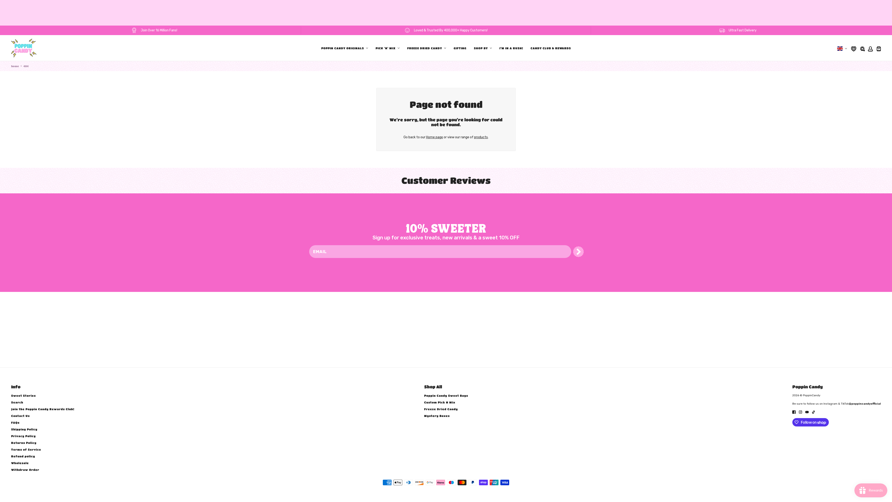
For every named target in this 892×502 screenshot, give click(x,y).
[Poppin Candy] (23, 48)
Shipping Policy (24, 429)
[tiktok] (813, 412)
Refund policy (23, 456)
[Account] (870, 48)
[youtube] (806, 412)
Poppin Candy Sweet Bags (446, 395)
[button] (578, 252)
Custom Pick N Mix (439, 402)
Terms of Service (26, 449)
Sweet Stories (23, 395)
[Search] (862, 48)
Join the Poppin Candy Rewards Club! (42, 409)
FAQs (15, 422)
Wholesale (20, 463)
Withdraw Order (25, 469)
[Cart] (878, 48)
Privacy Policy (23, 436)
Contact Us (20, 415)
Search (17, 402)
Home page (434, 137)
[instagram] (800, 412)
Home (15, 66)
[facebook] (793, 412)
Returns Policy (23, 442)
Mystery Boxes (437, 415)
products (481, 137)
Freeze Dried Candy (441, 409)
